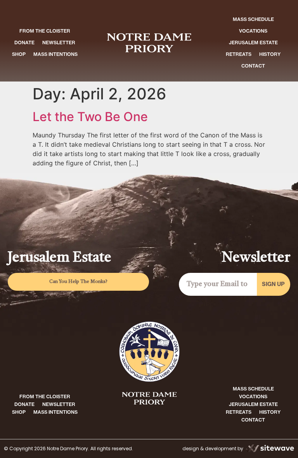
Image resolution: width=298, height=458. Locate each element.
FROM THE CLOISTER (44, 31)
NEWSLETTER (58, 42)
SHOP (19, 54)
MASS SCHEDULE (253, 19)
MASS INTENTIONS (55, 54)
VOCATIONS (253, 31)
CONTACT (253, 66)
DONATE (24, 42)
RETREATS (238, 54)
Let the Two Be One (90, 116)
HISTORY (270, 54)
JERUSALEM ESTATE (253, 42)
